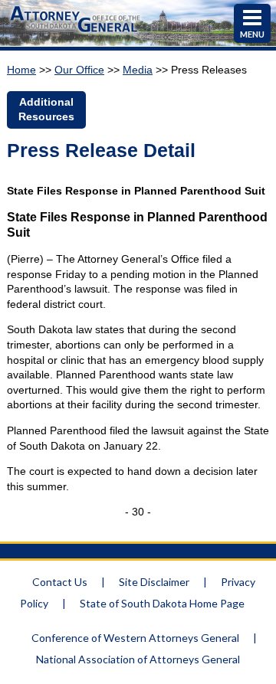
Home (21, 70)
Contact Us (59, 581)
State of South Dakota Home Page (162, 603)
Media (138, 70)
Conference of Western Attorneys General (135, 637)
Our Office (79, 70)
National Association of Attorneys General (138, 659)
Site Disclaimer (154, 581)
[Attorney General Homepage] (74, 34)
